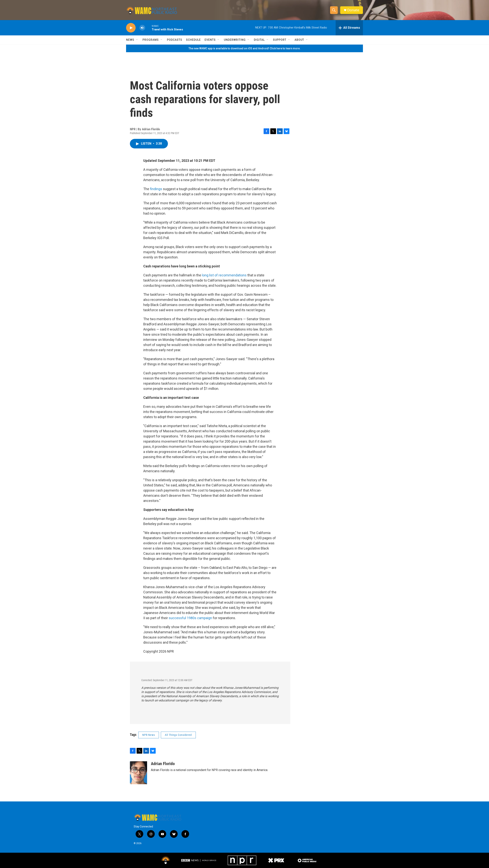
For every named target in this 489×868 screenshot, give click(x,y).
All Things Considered (178, 734)
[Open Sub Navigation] (137, 39)
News (130, 39)
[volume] (142, 28)
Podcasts (174, 39)
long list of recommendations (224, 275)
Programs (150, 39)
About (299, 39)
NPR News (148, 734)
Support (279, 39)
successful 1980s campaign (190, 618)
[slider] (148, 28)
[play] (131, 28)
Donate (353, 10)
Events (210, 39)
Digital (259, 39)
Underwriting (235, 39)
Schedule (193, 39)
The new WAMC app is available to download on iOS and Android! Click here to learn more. (244, 48)
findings (156, 189)
